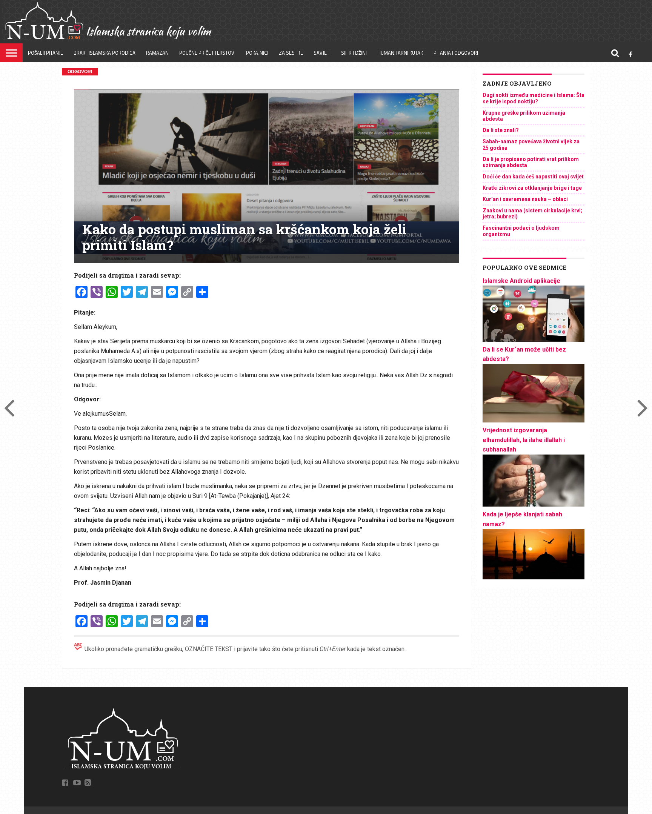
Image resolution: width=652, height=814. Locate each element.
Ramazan (157, 53)
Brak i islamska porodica (104, 53)
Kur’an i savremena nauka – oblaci (525, 199)
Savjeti (322, 53)
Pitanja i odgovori (456, 53)
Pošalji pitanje (45, 53)
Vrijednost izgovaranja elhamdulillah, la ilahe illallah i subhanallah (524, 440)
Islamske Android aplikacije (521, 280)
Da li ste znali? (501, 130)
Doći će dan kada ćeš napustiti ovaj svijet (533, 177)
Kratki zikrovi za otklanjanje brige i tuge (532, 188)
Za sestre (291, 53)
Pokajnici (257, 53)
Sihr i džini (354, 53)
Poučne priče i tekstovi (207, 53)
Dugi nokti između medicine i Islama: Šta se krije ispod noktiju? (533, 98)
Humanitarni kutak (400, 53)
